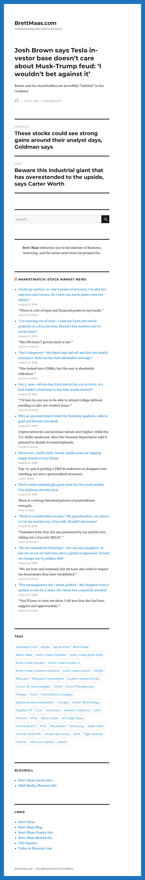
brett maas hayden (30, 663)
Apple (45, 647)
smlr (76, 734)
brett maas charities (51, 655)
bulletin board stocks (83, 678)
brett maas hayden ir (64, 663)
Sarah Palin (95, 726)
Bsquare (22, 678)
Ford (33, 694)
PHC (43, 726)
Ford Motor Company (57, 694)
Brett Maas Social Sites (35, 780)
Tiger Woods (93, 734)
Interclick (53, 710)
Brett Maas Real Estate (35, 838)
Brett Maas (24, 655)
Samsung (76, 726)
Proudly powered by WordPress (55, 868)
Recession (58, 726)
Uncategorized (51, 100)
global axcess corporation (35, 702)
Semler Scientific (29, 734)
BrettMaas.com (35, 23)
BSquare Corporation (48, 678)
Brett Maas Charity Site (35, 832)
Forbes (21, 694)
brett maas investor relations (37, 670)
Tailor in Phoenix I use (35, 848)
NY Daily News (73, 718)
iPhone (21, 718)
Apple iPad (61, 647)
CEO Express (27, 843)
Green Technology (86, 702)
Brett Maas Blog (30, 827)
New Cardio (50, 718)
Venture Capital (42, 742)
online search (26, 726)
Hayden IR (24, 710)
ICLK (38, 710)
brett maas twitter (77, 670)
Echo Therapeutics (80, 686)
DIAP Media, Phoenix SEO (37, 785)
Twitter (21, 742)
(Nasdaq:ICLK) (26, 647)
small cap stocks (57, 734)
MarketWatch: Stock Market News (52, 279)
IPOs (33, 718)
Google (63, 702)
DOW (58, 686)
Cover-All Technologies (33, 686)
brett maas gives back (86, 655)
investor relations (77, 710)
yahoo (62, 742)
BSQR (98, 670)
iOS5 (96, 710)
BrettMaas (81, 647)
